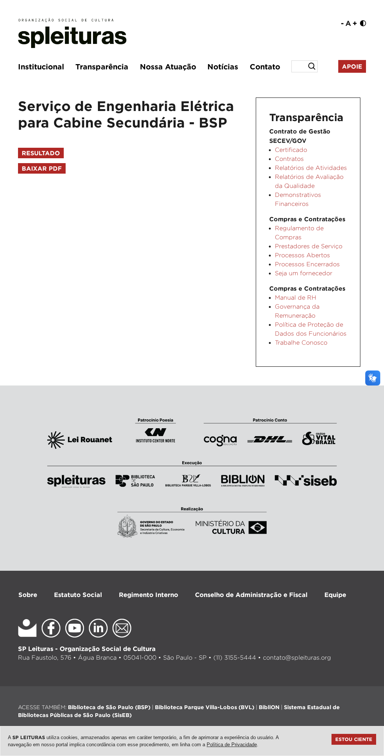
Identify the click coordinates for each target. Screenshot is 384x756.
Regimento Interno (148, 594)
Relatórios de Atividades (311, 168)
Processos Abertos (302, 255)
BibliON (269, 707)
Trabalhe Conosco (301, 342)
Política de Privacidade (232, 744)
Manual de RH (295, 297)
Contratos (289, 159)
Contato (265, 66)
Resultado (41, 153)
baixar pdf (42, 168)
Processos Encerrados (307, 264)
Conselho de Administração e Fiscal (251, 594)
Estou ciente (353, 739)
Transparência (101, 66)
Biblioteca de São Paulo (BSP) (109, 707)
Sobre (27, 594)
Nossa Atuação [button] (168, 66)
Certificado (291, 150)
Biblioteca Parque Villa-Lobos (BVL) (204, 707)
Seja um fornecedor (303, 273)
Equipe (335, 594)
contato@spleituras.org (297, 657)
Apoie (352, 66)
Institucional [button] (41, 66)
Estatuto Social (78, 594)
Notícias (222, 66)
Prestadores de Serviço (308, 246)
